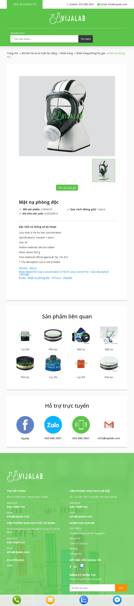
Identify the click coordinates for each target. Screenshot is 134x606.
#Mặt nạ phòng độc (39, 278)
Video (10, 565)
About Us (75, 538)
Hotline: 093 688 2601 (81, 4)
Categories (76, 553)
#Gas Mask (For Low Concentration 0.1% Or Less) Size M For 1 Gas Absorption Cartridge (64, 273)
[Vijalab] (25, 481)
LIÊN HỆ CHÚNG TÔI (24, 4)
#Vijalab (67, 278)
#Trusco (56, 278)
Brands (74, 548)
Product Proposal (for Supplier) (87, 533)
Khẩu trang (66, 53)
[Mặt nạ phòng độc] (67, 116)
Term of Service (79, 543)
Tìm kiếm (85, 39)
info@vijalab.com (18, 516)
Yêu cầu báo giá (67, 187)
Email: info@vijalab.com (113, 4)
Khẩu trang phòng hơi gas (90, 53)
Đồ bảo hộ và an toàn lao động (39, 53)
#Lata (22, 278)
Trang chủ (12, 53)
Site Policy (75, 528)
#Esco (33, 268)
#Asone (23, 268)
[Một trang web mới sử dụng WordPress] (67, 23)
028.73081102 (16, 507)
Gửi (121, 588)
